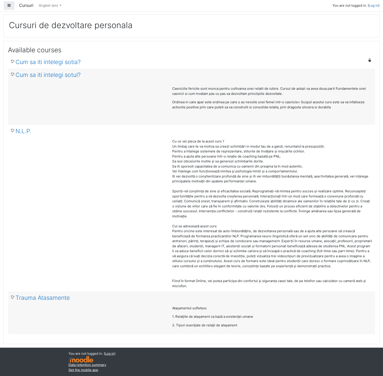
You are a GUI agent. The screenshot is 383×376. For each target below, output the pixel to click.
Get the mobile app (83, 370)
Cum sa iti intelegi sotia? (48, 61)
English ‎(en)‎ (49, 5)
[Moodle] (80, 359)
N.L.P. (23, 131)
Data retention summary (87, 365)
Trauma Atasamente (43, 297)
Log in (373, 5)
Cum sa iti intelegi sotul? (48, 74)
